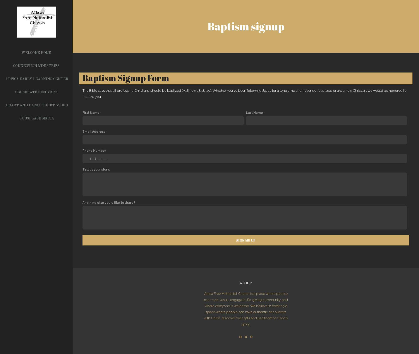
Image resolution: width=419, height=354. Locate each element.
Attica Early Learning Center (36, 79)
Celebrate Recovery (36, 92)
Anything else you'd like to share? (108, 202)
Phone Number (94, 150)
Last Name (254, 112)
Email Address (93, 131)
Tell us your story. (96, 169)
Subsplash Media (36, 118)
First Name (91, 112)
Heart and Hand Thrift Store (37, 105)
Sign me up (246, 240)
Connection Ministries (36, 66)
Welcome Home (36, 53)
